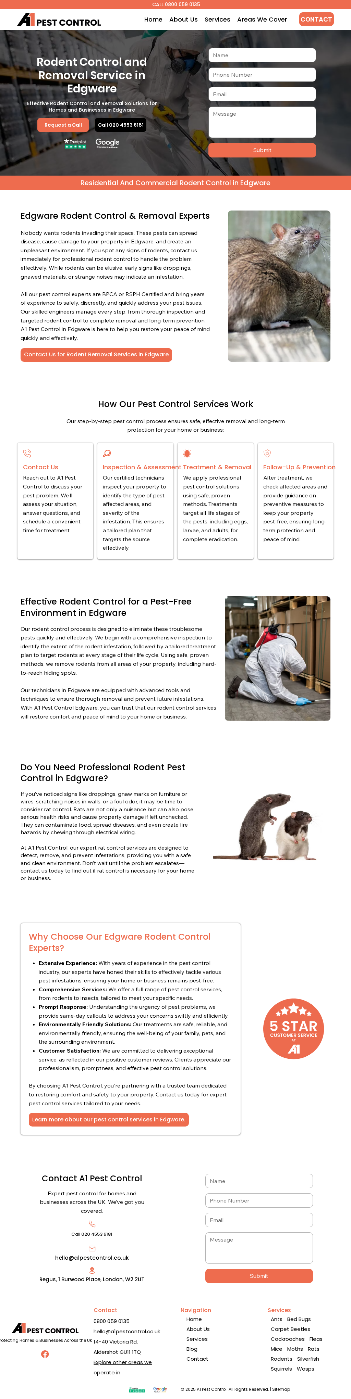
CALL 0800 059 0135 (175, 4)
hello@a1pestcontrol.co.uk (92, 1258)
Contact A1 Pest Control (92, 1178)
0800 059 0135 (112, 1321)
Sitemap (281, 1389)
